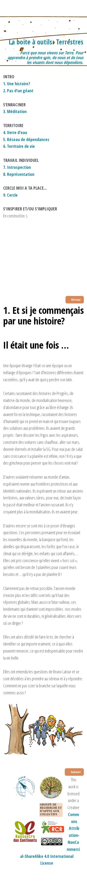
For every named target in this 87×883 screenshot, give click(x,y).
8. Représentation (18, 174)
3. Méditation (15, 111)
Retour (76, 299)
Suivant (75, 772)
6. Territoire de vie (19, 146)
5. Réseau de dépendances (26, 139)
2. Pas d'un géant (18, 90)
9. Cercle (10, 195)
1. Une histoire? (16, 83)
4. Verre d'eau (15, 132)
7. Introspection (17, 167)
